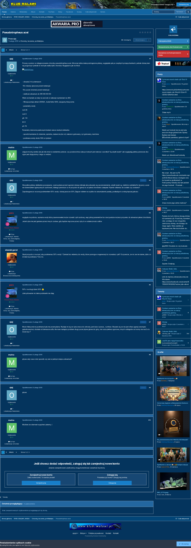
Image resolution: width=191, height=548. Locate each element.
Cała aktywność (90, 12)
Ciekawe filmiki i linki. (169, 269)
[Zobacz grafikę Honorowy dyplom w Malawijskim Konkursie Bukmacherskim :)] (173, 393)
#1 (150, 58)
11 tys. (12, 234)
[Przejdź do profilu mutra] (12, 155)
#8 (150, 354)
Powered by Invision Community (95, 536)
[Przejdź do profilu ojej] (4, 40)
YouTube (51, 12)
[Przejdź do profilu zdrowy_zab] (159, 332)
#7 (150, 322)
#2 (150, 147)
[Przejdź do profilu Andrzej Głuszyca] (159, 161)
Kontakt (41, 12)
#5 (150, 250)
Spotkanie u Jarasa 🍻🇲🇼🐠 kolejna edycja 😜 (173, 465)
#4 (150, 213)
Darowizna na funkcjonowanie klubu (170, 54)
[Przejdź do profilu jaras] (159, 80)
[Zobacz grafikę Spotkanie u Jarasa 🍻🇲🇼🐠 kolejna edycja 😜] (173, 455)
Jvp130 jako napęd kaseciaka (172, 341)
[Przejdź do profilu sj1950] (159, 191)
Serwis (102, 12)
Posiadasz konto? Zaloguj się (162, 4)
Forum (4, 12)
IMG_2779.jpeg (162, 492)
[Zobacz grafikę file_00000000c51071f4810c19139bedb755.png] (173, 424)
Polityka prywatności (96, 533)
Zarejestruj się (184, 4)
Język (74, 533)
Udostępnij (127, 40)
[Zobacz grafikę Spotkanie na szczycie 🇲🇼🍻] (173, 366)
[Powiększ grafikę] (43, 289)
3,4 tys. (12, 169)
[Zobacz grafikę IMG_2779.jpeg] (173, 481)
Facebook (69, 12)
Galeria (13, 12)
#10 (149, 420)
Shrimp (164, 208)
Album (33, 12)
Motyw (83, 533)
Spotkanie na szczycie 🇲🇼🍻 (167, 378)
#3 (150, 180)
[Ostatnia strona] (16, 50)
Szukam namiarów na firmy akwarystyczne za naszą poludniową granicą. (175, 102)
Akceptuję (184, 544)
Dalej (11, 50)
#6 (150, 285)
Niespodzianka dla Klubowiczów (170, 47)
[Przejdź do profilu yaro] (12, 221)
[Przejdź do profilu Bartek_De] (159, 101)
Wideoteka (23, 12)
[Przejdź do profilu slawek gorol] (12, 258)
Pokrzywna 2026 (165, 41)
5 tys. (12, 271)
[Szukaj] (188, 11)
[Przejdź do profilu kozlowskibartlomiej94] (159, 342)
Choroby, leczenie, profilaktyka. (32, 41)
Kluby (60, 12)
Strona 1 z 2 (25, 50)
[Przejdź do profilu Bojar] (159, 118)
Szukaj (79, 12)
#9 (150, 387)
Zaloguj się (112, 483)
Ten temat (179, 12)
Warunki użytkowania (32, 545)
